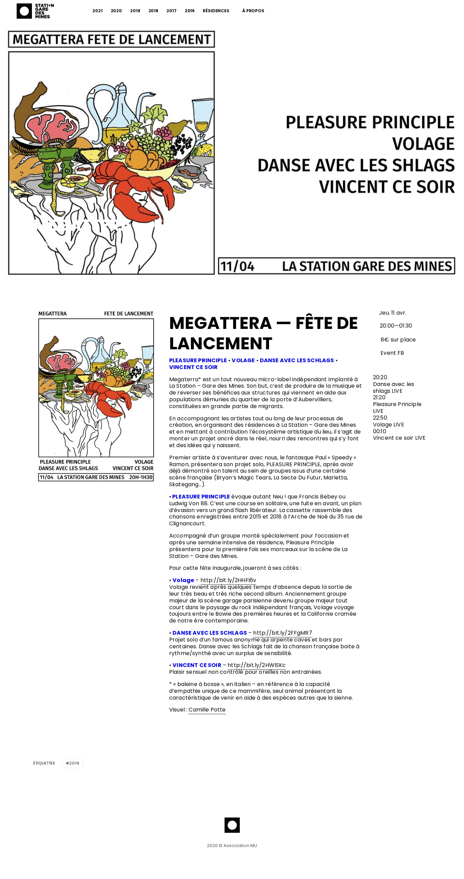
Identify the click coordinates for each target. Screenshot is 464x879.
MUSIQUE (42, 209)
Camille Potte (207, 710)
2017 (171, 11)
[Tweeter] (55, 260)
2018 (153, 11)
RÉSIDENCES (216, 11)
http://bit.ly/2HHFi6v (228, 580)
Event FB (391, 353)
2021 (97, 11)
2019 (135, 11)
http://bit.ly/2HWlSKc (257, 665)
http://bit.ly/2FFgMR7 (282, 633)
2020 (116, 11)
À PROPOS (253, 11)
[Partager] (37, 260)
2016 (190, 11)
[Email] (72, 260)
